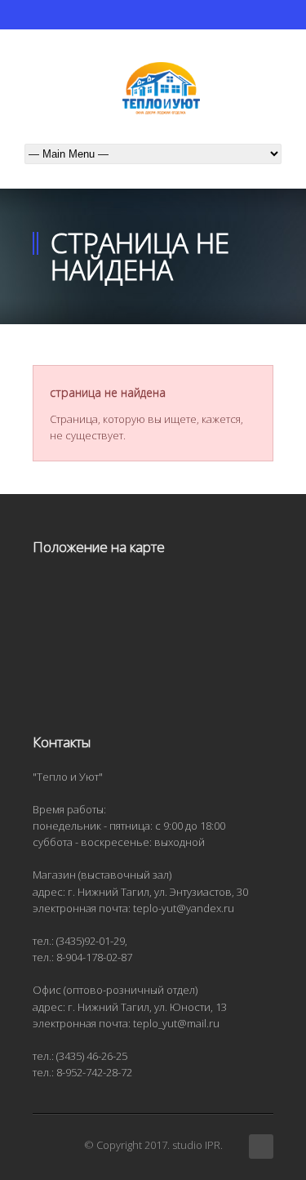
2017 (155, 1145)
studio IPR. (197, 1145)
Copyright (119, 1145)
